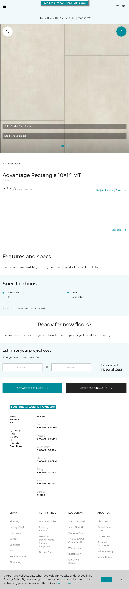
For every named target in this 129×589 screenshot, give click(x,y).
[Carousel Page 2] (67, 146)
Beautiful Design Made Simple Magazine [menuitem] (46, 541)
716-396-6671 (85, 18)
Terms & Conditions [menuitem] (104, 544)
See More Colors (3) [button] (15, 135)
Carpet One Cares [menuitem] (104, 529)
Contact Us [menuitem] (104, 536)
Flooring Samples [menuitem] (44, 529)
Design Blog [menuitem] (46, 552)
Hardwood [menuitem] (16, 533)
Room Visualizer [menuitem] (48, 521)
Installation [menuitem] (74, 553)
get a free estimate (30, 388)
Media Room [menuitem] (105, 557)
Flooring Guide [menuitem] (76, 533)
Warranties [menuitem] (74, 548)
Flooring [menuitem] (14, 521)
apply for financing (93, 388)
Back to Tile (14, 163)
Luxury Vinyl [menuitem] (17, 527)
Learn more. (63, 583)
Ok (106, 579)
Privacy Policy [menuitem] (105, 551)
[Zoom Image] (8, 31)
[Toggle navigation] (5, 6)
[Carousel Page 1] (62, 146)
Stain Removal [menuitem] (76, 521)
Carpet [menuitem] (13, 539)
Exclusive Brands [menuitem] (73, 561)
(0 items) (123, 6)
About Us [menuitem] (103, 521)
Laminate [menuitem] (15, 544)
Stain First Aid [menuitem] (76, 527)
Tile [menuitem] (12, 550)
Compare (116, 230)
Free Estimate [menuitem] (18, 556)
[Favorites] (118, 6)
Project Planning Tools (108, 190)
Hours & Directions (16, 445)
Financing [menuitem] (15, 562)
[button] (112, 6)
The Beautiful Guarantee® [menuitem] (76, 541)
